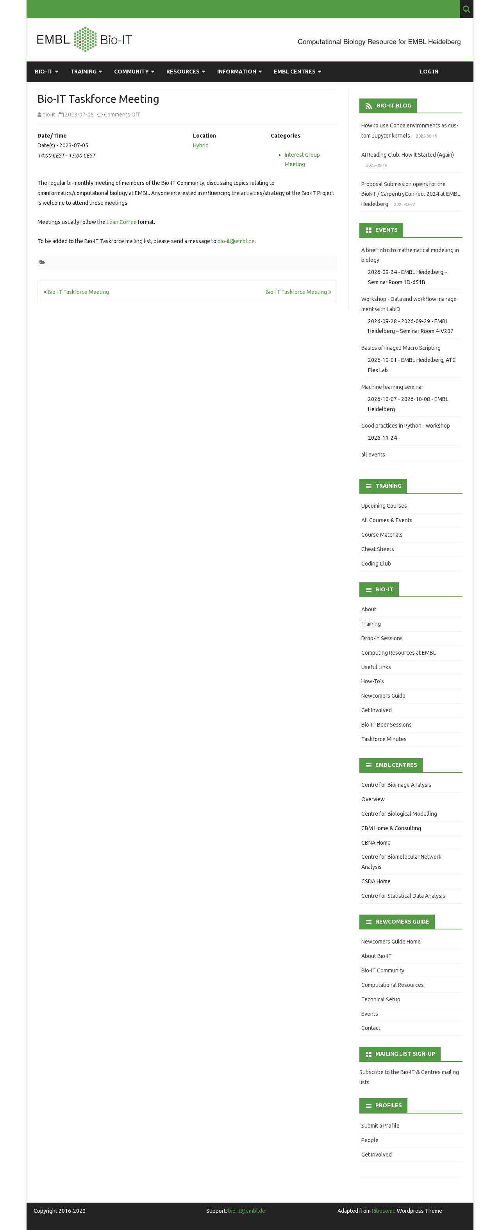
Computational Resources (392, 985)
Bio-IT (44, 71)
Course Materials (382, 535)
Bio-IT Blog (394, 105)
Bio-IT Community (382, 970)
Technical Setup (380, 999)
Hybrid (201, 145)
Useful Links (376, 667)
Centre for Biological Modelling (399, 814)
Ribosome (384, 1211)
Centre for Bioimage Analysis (396, 785)
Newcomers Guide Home (391, 941)
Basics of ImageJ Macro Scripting (401, 348)
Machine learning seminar (392, 387)
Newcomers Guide (383, 696)
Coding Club (376, 563)
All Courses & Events (386, 520)
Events (369, 1014)
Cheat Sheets (377, 549)
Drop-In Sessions (382, 638)
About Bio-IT (376, 956)
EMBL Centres (295, 71)
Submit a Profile (380, 1126)
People (370, 1140)
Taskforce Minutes (384, 739)
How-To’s (372, 681)
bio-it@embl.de (236, 241)
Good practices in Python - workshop (405, 426)
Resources (183, 71)
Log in (429, 71)
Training (83, 71)
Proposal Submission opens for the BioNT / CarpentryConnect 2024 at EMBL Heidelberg (410, 194)
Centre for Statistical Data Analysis (403, 896)
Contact (370, 1028)
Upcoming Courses (384, 506)
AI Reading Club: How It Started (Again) (407, 155)
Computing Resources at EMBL (398, 653)
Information (236, 71)
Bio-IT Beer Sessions (386, 725)
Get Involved (376, 710)
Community (131, 71)
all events (373, 454)
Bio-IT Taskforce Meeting (77, 292)
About (368, 609)
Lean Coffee (122, 222)
